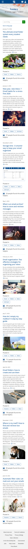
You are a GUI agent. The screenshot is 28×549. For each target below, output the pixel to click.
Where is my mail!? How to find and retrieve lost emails (13, 425)
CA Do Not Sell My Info (9, 540)
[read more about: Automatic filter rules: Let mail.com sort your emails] (14, 511)
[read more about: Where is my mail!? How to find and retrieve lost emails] (14, 458)
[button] (5, 74)
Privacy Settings (19, 535)
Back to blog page (7, 25)
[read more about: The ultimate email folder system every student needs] (14, 68)
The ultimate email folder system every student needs (13, 34)
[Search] (23, 21)
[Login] (22, 2)
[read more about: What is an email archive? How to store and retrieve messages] (14, 239)
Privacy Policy (8, 535)
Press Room (14, 546)
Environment (21, 540)
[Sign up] (25, 2)
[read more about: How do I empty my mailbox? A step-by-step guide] (14, 350)
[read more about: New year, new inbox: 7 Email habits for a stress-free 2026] (14, 125)
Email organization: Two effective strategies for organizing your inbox (12, 262)
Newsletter (21, 543)
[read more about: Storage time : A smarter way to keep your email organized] (14, 181)
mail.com (14, 2)
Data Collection (14, 538)
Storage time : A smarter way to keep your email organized (12, 148)
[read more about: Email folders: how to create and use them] (14, 403)
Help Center (12, 543)
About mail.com (7, 532)
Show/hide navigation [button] (2, 2)
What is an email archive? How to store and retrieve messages (13, 206)
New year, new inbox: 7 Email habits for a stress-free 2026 (13, 91)
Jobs (5, 543)
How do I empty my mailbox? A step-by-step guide (12, 318)
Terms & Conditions (19, 532)
